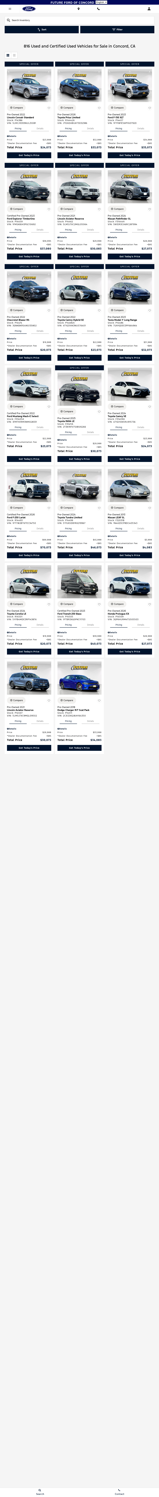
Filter (120, 29)
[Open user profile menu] (149, 9)
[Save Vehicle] (49, 108)
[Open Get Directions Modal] (79, 9)
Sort (44, 29)
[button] (29, 155)
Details (40, 128)
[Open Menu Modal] (10, 9)
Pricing (18, 128)
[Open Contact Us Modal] (98, 9)
